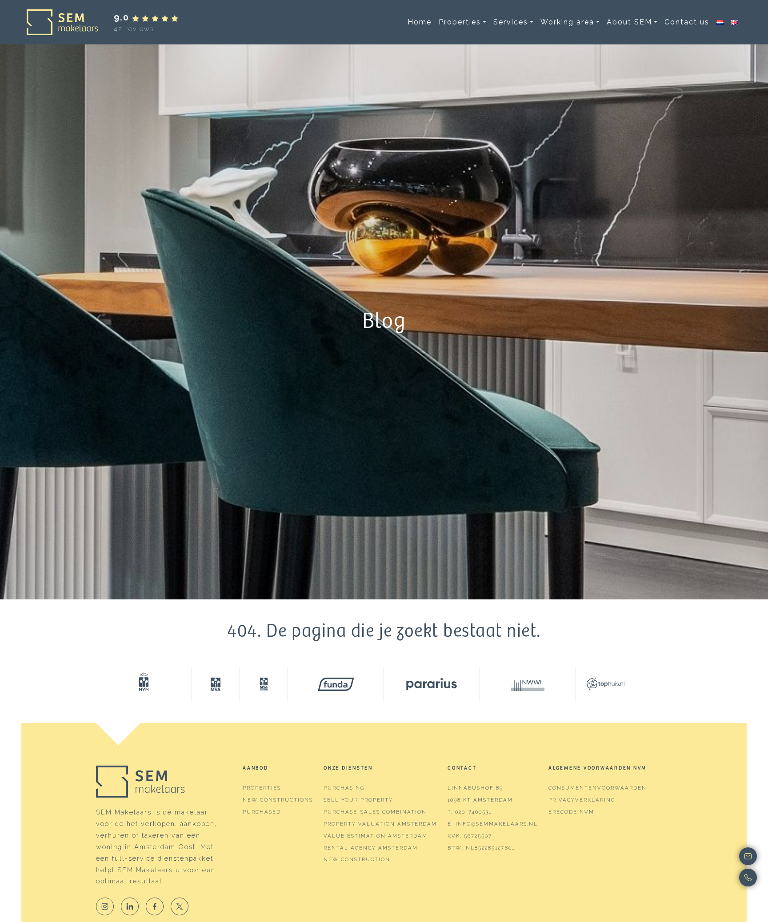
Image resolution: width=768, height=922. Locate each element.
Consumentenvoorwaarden (597, 788)
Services (510, 22)
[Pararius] (432, 684)
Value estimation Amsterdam (376, 836)
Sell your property (358, 800)
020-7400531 (473, 812)
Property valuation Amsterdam (380, 824)
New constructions (278, 800)
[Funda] (336, 684)
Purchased (262, 812)
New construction (357, 859)
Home (420, 22)
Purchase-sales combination (375, 812)
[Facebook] (155, 906)
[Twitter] (179, 906)
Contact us (686, 22)
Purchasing (344, 788)
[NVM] (144, 684)
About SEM (629, 22)
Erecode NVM (571, 812)
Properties (460, 22)
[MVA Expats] (264, 684)
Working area (567, 22)
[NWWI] (528, 684)
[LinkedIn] (130, 906)
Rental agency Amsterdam (371, 848)
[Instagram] (105, 906)
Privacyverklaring (581, 800)
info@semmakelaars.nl (497, 824)
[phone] (714, 877)
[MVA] (216, 684)
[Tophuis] (600, 684)
